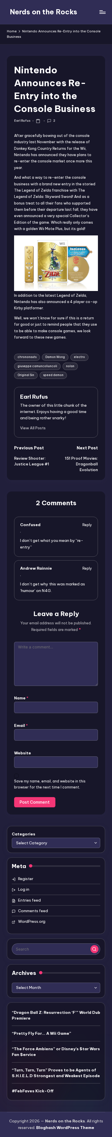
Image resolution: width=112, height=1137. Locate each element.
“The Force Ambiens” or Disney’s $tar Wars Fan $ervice (56, 1051)
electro (79, 357)
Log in (23, 889)
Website (22, 753)
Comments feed (33, 910)
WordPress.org (31, 921)
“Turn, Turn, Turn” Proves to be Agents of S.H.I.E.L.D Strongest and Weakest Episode (56, 1072)
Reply (87, 525)
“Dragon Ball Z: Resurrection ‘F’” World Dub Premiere (56, 1015)
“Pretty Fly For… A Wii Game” (41, 1033)
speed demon (53, 375)
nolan (70, 366)
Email (21, 725)
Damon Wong (55, 357)
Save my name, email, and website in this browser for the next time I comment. (50, 784)
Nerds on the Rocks (43, 11)
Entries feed (29, 900)
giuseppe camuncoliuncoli (37, 366)
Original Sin (26, 375)
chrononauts (27, 357)
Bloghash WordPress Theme (65, 1127)
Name (21, 698)
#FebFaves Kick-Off (33, 1090)
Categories (23, 834)
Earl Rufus (34, 396)
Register (25, 878)
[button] (33, 428)
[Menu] (102, 11)
